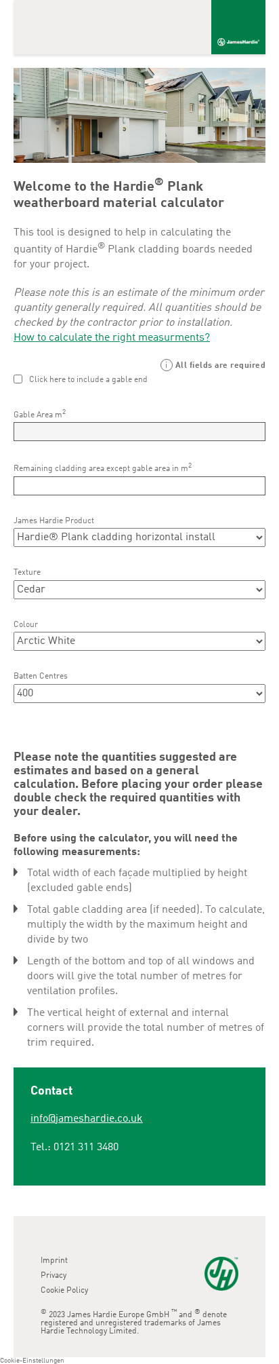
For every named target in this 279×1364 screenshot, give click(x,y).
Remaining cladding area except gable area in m (103, 468)
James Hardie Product (54, 521)
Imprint (54, 1261)
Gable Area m (40, 414)
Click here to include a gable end (88, 380)
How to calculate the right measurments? (112, 338)
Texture (27, 573)
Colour (26, 625)
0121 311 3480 (86, 1147)
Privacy (53, 1276)
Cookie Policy (64, 1291)
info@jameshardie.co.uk (86, 1119)
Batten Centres (41, 676)
